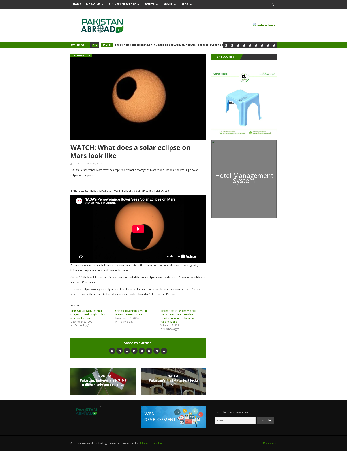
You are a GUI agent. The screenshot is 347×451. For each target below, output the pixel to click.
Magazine (93, 4)
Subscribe (271, 443)
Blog (184, 4)
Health (107, 45)
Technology (81, 55)
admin (76, 163)
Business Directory (122, 4)
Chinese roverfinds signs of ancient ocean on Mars (131, 312)
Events (149, 4)
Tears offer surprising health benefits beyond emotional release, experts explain (173, 45)
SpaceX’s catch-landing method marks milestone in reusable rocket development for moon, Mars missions (178, 316)
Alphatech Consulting (151, 443)
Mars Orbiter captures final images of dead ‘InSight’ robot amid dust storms (87, 314)
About (167, 4)
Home (77, 4)
